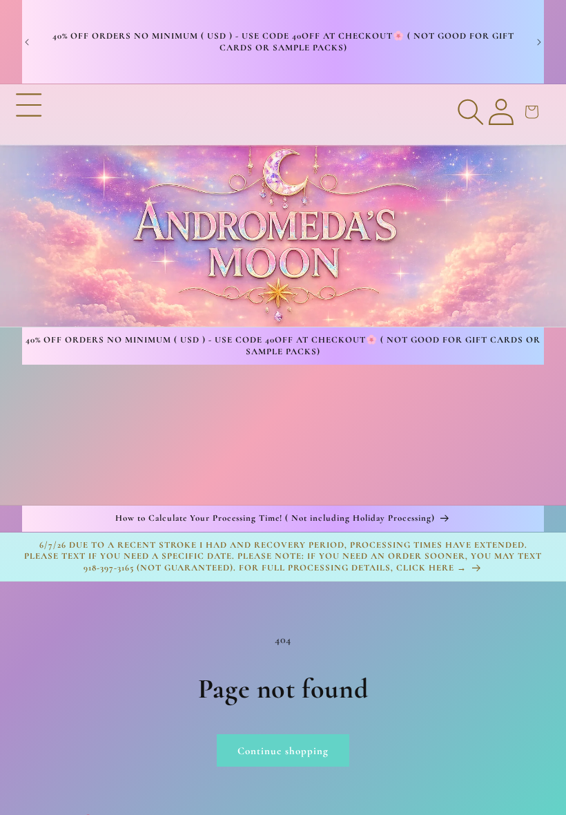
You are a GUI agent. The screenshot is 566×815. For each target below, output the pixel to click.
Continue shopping (283, 751)
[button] (29, 206)
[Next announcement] (539, 42)
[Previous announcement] (27, 42)
